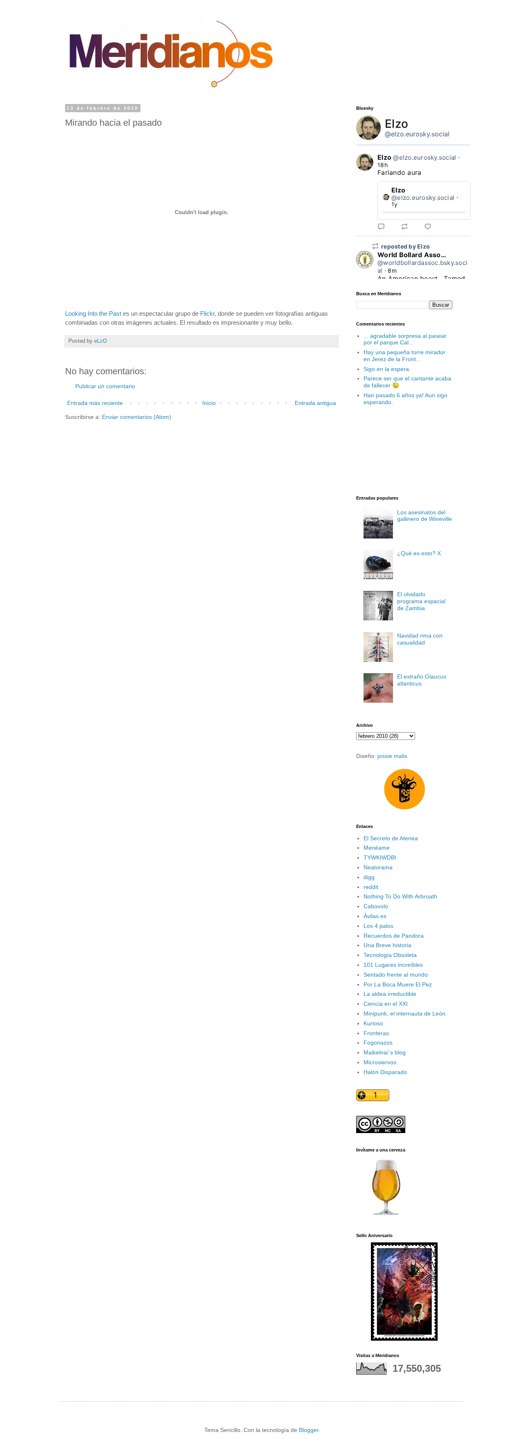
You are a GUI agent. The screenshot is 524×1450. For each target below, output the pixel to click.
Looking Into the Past (93, 313)
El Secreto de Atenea (391, 838)
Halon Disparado (385, 1072)
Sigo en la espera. (387, 369)
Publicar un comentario (105, 386)
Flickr (207, 313)
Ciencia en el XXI (386, 1003)
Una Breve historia (387, 945)
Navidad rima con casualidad (420, 639)
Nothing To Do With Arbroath (400, 896)
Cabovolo (376, 906)
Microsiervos (380, 1062)
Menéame (377, 847)
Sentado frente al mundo (396, 974)
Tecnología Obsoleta (390, 955)
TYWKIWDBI (380, 857)
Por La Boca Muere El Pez (398, 984)
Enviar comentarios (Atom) (136, 417)
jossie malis (392, 756)
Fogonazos (378, 1042)
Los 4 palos (378, 926)
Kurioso (373, 1023)
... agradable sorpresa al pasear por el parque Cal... (405, 339)
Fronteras (376, 1033)
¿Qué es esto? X (419, 553)
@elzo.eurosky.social (417, 134)
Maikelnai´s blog (385, 1052)
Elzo (396, 124)
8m (392, 270)
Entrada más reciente (95, 403)
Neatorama (378, 867)
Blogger (308, 1430)
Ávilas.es (375, 916)
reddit (371, 887)
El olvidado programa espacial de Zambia (421, 601)
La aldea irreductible (390, 994)
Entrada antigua (315, 403)
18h (382, 164)
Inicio (209, 403)
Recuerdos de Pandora (394, 935)
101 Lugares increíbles (393, 964)
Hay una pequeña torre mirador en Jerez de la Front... (404, 355)
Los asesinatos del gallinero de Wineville (424, 516)
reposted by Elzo (405, 246)
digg (369, 877)
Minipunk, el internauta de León (404, 1013)
